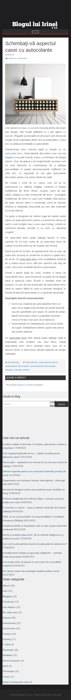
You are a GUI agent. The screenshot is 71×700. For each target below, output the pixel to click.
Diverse (7, 617)
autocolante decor (48, 362)
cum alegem (9, 607)
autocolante (31, 362)
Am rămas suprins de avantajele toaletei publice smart (31, 571)
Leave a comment (17, 58)
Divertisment (9, 623)
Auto (5, 591)
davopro (9, 369)
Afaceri (6, 585)
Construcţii (13, 362)
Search (61, 404)
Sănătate (7, 655)
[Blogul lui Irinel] (35, 23)
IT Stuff (6, 644)
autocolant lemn (13, 153)
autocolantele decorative (43, 366)
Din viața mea (10, 612)
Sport (5, 666)
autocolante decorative (17, 366)
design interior (22, 369)
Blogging (7, 596)
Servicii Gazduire (11, 660)
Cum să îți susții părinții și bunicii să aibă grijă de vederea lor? (35, 544)
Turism (6, 676)
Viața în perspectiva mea (16, 682)
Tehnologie (8, 671)
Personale (8, 650)
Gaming (7, 639)
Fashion (7, 634)
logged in (22, 385)
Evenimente (9, 628)
